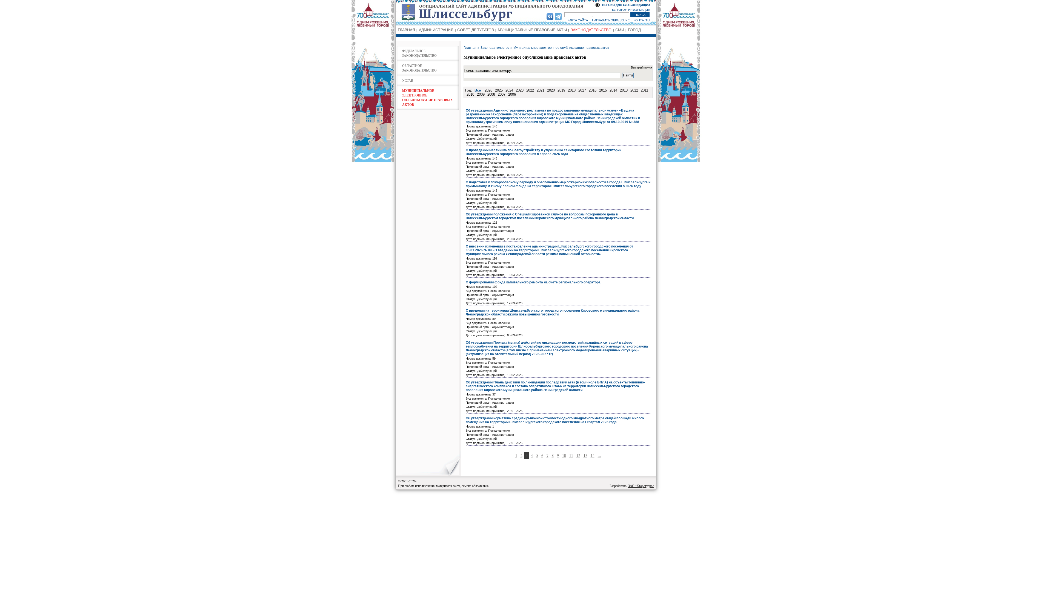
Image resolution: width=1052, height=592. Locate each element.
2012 (634, 90)
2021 (540, 90)
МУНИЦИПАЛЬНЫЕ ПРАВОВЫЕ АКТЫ (532, 30)
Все (477, 90)
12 (578, 455)
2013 (624, 90)
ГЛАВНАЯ (406, 30)
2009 (481, 94)
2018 (572, 90)
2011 (644, 90)
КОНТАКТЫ (642, 20)
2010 (470, 94)
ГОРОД (634, 30)
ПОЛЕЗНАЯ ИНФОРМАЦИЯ (630, 10)
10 (564, 455)
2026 (488, 90)
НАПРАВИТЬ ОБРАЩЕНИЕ (611, 20)
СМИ (619, 30)
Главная (470, 48)
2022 (530, 90)
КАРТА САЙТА (578, 20)
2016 (592, 90)
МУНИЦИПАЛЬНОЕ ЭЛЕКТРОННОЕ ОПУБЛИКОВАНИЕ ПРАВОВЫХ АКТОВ (427, 97)
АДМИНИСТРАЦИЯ (436, 30)
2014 (613, 90)
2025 (499, 90)
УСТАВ (407, 80)
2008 (491, 94)
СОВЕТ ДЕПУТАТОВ (475, 30)
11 (571, 455)
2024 (509, 90)
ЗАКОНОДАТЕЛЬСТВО (591, 30)
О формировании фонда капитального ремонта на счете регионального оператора (533, 282)
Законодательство (495, 48)
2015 (603, 90)
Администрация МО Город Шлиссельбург (526, 12)
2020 (551, 90)
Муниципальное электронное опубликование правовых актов (561, 48)
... (599, 455)
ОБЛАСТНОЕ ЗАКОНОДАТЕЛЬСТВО (419, 67)
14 (592, 455)
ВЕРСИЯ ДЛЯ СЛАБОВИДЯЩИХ (626, 5)
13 (585, 455)
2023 (520, 90)
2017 (582, 90)
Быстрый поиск (641, 67)
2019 (561, 90)
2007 (501, 94)
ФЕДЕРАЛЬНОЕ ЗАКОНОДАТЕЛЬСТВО (419, 53)
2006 (512, 94)
